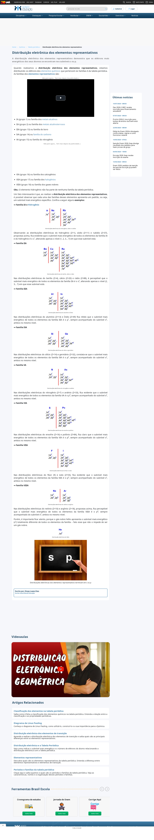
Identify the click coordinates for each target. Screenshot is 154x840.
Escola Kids (103, 15)
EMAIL (151, 2)
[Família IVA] (61, 339)
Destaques (36, 15)
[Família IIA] (61, 259)
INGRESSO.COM (19, 2)
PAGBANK (38, 2)
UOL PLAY (54, 2)
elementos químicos (50, 71)
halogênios (50, 179)
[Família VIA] (60, 417)
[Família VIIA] (60, 458)
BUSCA (128, 2)
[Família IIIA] (61, 301)
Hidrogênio (33, 204)
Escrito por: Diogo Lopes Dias (27, 591)
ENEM (88, 15)
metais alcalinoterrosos (54, 124)
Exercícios (120, 15)
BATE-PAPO (140, 2)
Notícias (134, 15)
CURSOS (46, 2)
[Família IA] (60, 217)
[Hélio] (60, 531)
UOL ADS (62, 2)
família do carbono (42, 134)
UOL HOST (30, 2)
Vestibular (74, 15)
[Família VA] (60, 377)
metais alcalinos (49, 119)
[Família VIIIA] (61, 495)
